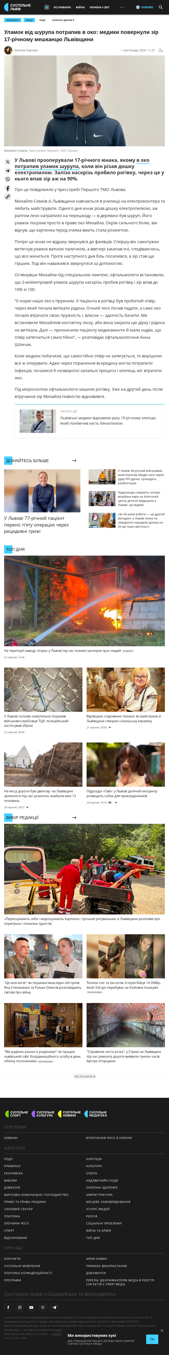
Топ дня (93, 1238)
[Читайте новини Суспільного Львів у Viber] (43, 1307)
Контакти (12, 1259)
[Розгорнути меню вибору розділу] (46, 7)
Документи (96, 1273)
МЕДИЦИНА (12, 20)
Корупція (94, 1159)
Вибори (10, 1180)
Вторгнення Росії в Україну (109, 1138)
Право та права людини (25, 1202)
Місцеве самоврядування (108, 1202)
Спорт (9, 1230)
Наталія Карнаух (26, 50)
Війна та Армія (98, 1230)
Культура (94, 1166)
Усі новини (62, 7)
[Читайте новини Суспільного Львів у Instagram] (20, 1307)
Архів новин (96, 1259)
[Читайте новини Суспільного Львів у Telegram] (54, 1307)
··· (122, 7)
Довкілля (12, 1187)
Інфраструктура (99, 1195)
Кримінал (12, 1166)
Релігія (91, 1216)
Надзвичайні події (102, 1180)
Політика (12, 1216)
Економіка (13, 1173)
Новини (11, 1138)
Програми (12, 1280)
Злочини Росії (16, 1223)
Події (42, 20)
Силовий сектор (18, 1209)
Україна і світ (99, 7)
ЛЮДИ (29, 20)
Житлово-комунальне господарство (36, 1195)
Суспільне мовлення (22, 1266)
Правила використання (106, 1266)
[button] (7, 162)
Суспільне (60, 1330)
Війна (80, 7)
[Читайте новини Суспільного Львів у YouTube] (31, 1307)
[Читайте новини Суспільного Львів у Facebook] (8, 1307)
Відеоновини (15, 1238)
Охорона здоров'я (63, 20)
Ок (152, 1339)
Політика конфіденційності (28, 1273)
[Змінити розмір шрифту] (161, 50)
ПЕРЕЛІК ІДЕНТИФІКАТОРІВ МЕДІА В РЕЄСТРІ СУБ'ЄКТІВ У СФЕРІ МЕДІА (120, 1282)
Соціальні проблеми (104, 1223)
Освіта (91, 1173)
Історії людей (98, 1209)
